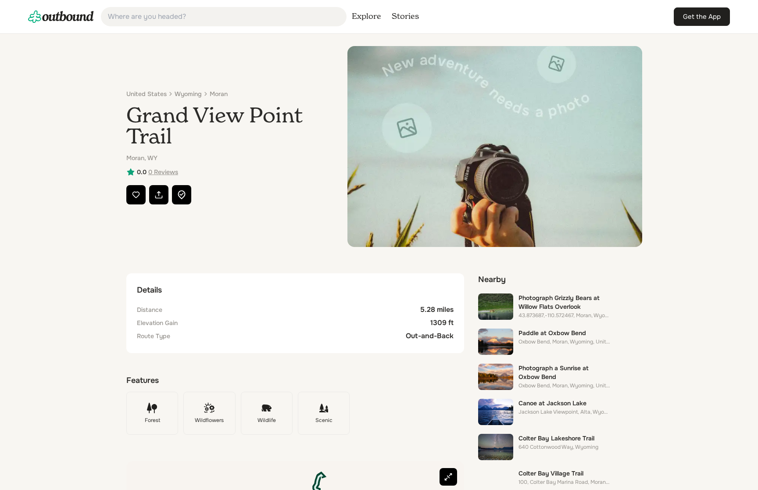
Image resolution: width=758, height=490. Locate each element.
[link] (61, 16)
